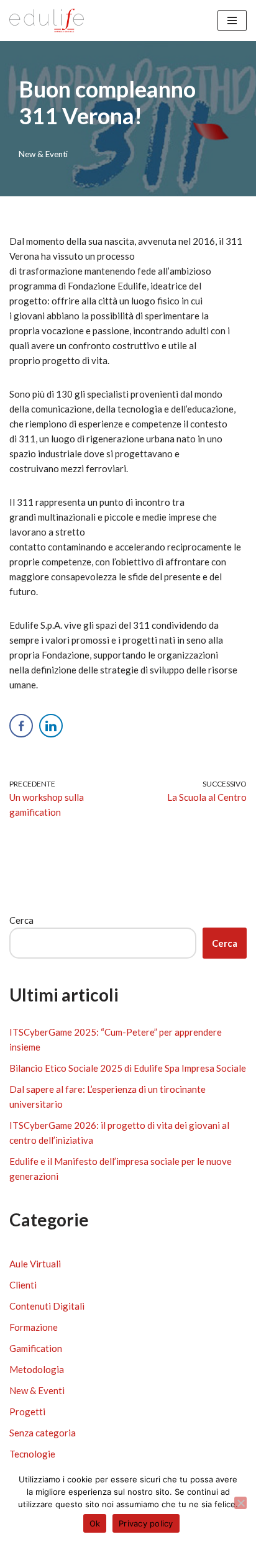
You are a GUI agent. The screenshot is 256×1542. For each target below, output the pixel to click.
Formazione (33, 1327)
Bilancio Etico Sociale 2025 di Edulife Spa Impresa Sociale (127, 1068)
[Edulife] (46, 20)
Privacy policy (146, 1523)
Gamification (35, 1348)
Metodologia (36, 1369)
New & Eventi (43, 154)
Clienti (23, 1284)
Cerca (21, 920)
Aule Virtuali (35, 1263)
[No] (240, 1503)
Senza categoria (42, 1432)
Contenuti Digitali (47, 1306)
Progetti (27, 1411)
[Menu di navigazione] (232, 20)
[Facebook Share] (21, 725)
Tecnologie (32, 1453)
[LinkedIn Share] (51, 725)
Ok (95, 1523)
